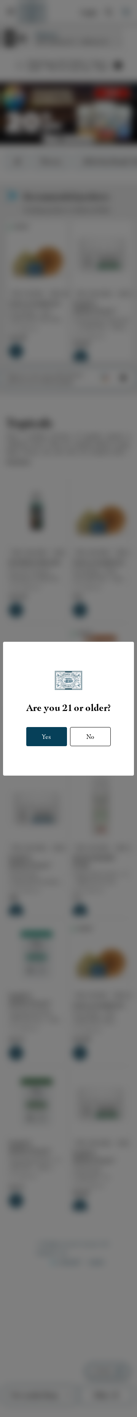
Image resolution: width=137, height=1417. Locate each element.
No (90, 736)
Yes (46, 736)
